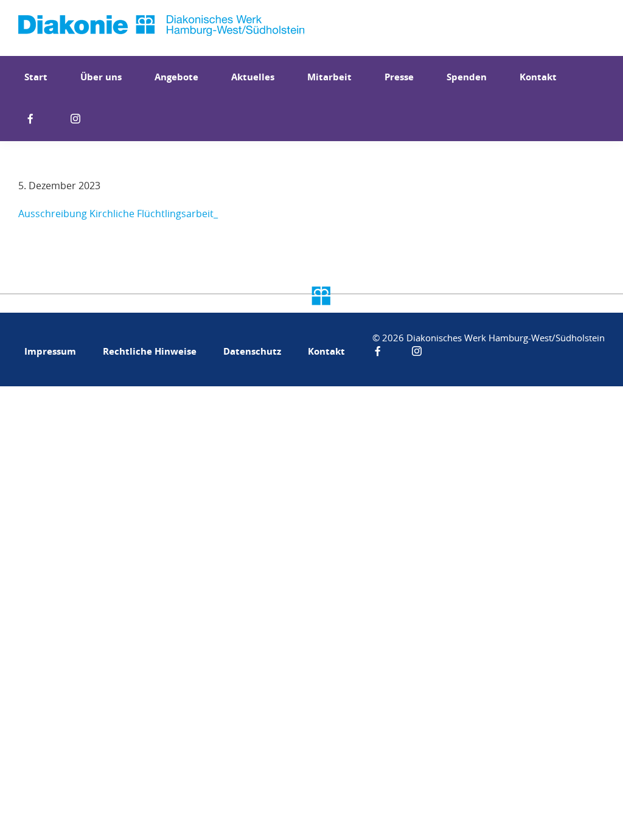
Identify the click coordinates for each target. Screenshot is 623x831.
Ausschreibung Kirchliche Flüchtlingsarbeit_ (118, 213)
